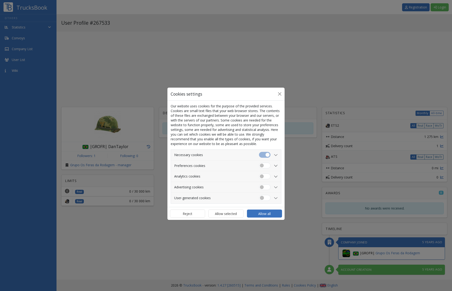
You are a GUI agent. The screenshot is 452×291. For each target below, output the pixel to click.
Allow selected (226, 213)
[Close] (279, 94)
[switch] (264, 166)
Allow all (264, 213)
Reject (187, 213)
